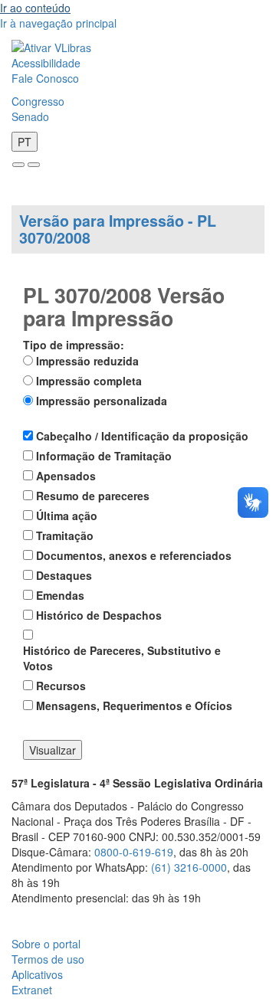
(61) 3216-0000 (189, 867)
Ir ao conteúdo (35, 7)
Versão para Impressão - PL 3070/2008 (117, 229)
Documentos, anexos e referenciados (134, 555)
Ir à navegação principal (58, 23)
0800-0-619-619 (133, 851)
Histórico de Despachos (99, 615)
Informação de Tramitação (104, 455)
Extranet (32, 989)
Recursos (61, 685)
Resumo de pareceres (93, 495)
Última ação (66, 515)
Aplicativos (37, 974)
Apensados (66, 475)
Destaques (64, 575)
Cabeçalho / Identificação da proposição (142, 436)
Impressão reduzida (87, 360)
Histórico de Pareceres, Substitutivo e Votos (122, 658)
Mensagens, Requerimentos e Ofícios (134, 705)
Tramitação (65, 535)
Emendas (60, 595)
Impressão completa (89, 380)
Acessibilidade (46, 62)
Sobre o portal (46, 943)
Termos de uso (48, 959)
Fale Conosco (45, 78)
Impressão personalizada (101, 400)
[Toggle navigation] (18, 164)
